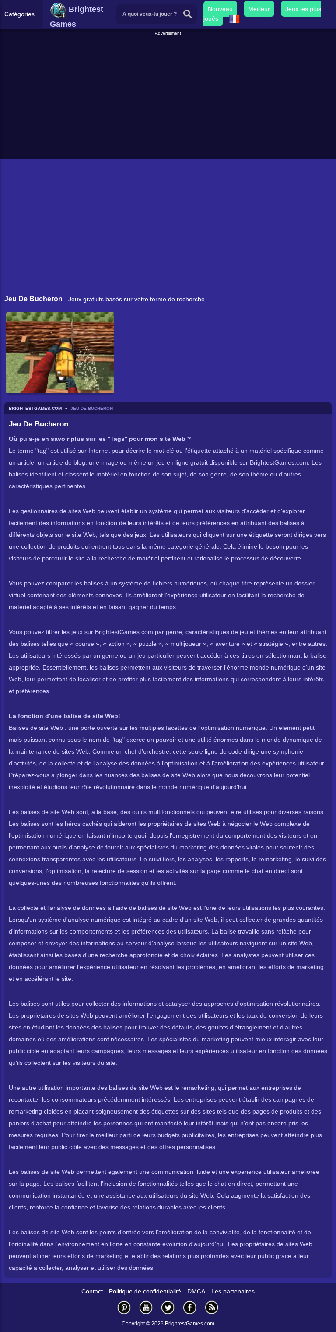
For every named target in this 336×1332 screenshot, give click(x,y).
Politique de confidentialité (145, 1291)
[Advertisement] (169, 98)
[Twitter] (168, 1307)
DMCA (196, 1291)
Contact (92, 1291)
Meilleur (259, 8)
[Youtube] (146, 1307)
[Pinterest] (124, 1307)
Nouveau (220, 8)
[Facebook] (190, 1307)
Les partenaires (233, 1291)
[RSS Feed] (212, 1307)
